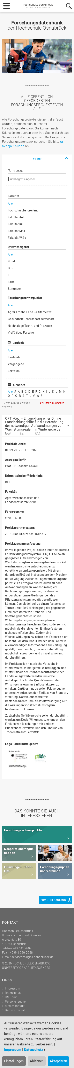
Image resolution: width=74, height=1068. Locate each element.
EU (10, 275)
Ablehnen (37, 1061)
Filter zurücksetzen (53, 403)
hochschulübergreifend (23, 210)
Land (11, 282)
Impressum (12, 1049)
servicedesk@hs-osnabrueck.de (32, 957)
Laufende (14, 357)
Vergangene (16, 364)
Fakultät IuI (15, 224)
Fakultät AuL (16, 217)
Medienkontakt (14, 1006)
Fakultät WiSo (17, 238)
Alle (10, 203)
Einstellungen (14, 1061)
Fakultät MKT (16, 231)
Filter (38, 158)
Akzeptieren (58, 1061)
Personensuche (15, 1001)
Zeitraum (14, 371)
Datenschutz (33, 1049)
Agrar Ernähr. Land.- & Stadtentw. (30, 312)
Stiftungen (15, 289)
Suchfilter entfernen (50, 179)
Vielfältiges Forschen (21, 332)
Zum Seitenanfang (53, 899)
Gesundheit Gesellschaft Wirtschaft (31, 319)
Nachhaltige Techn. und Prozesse (30, 326)
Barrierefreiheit (15, 1010)
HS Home (11, 997)
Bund (11, 261)
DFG (11, 268)
